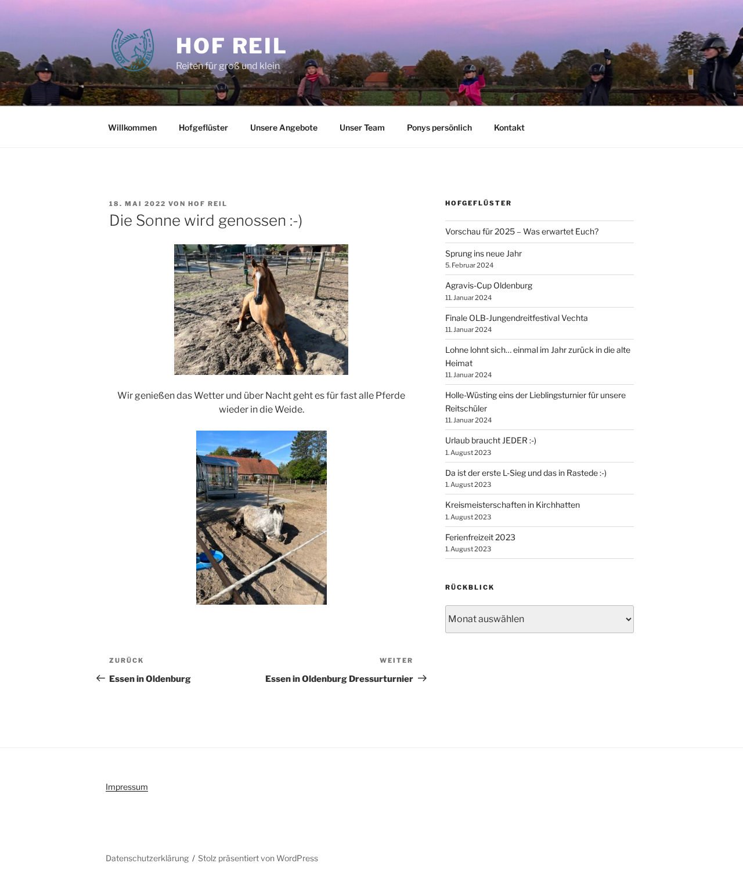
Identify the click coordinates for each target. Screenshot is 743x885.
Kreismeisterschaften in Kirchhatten (512, 505)
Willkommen (132, 127)
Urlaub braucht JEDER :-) (490, 440)
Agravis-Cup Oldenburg (488, 285)
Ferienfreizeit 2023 (480, 537)
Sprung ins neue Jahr (483, 253)
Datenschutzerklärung (147, 858)
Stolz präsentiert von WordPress (258, 858)
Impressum (127, 787)
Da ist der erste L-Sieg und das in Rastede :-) (526, 473)
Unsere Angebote (284, 127)
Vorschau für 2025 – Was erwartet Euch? (521, 231)
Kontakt (509, 127)
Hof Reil (232, 46)
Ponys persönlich (439, 127)
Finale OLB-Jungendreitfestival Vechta (516, 318)
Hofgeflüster (203, 127)
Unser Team (362, 127)
